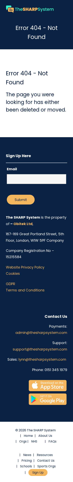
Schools (26, 466)
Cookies (13, 273)
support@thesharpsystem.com (40, 349)
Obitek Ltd (23, 223)
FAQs (52, 441)
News (27, 455)
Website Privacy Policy (25, 267)
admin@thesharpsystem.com (41, 332)
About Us (45, 435)
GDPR (10, 283)
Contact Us (46, 460)
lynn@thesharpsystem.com (42, 359)
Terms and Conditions (25, 290)
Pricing (26, 460)
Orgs (23, 441)
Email (12, 169)
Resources (45, 455)
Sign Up (38, 472)
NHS (34, 441)
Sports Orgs (46, 466)
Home (28, 435)
